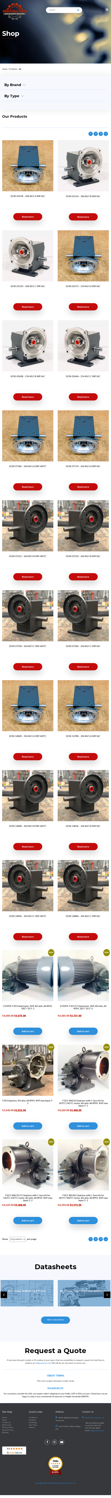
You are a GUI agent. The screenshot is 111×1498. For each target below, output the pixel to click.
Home (4, 1417)
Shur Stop (33, 1425)
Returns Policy (7, 1430)
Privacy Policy (7, 1427)
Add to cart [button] (28, 1031)
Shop (4, 1420)
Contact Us (6, 1422)
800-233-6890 (98, 1423)
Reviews (5, 1432)
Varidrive (32, 1420)
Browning (33, 1422)
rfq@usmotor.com (43, 1363)
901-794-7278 (95, 1425)
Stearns (32, 1427)
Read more (28, 216)
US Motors (33, 1417)
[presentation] (4, 1295)
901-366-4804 (94, 1428)
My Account (6, 1425)
